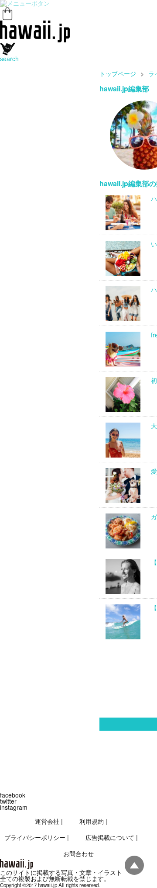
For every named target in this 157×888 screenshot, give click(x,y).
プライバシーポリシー (34, 837)
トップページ (117, 73)
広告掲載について (109, 837)
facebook (12, 795)
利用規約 (91, 821)
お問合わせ (78, 853)
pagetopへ (134, 865)
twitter (8, 801)
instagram (13, 807)
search (9, 58)
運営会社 (47, 821)
